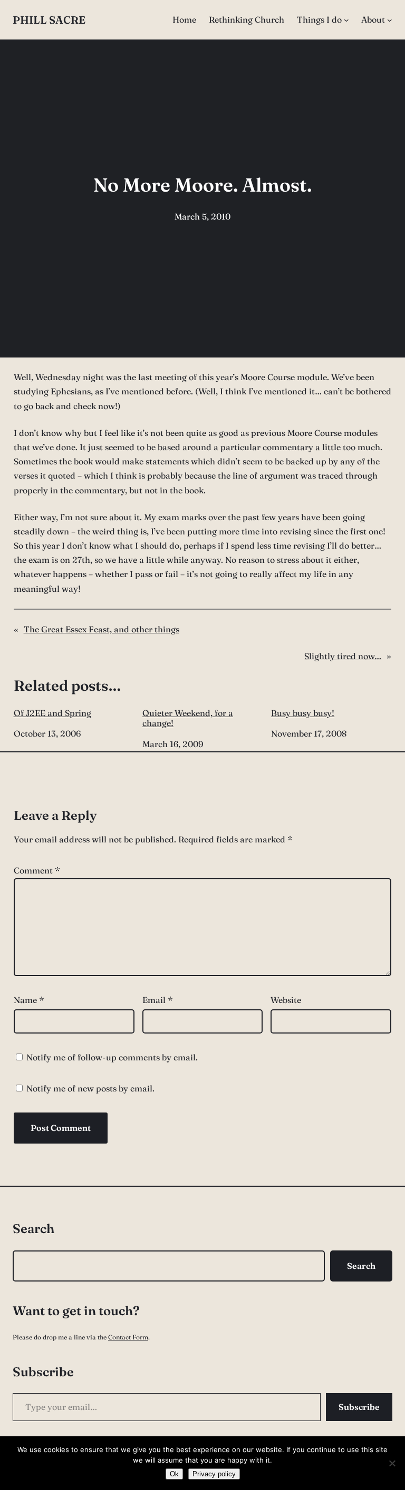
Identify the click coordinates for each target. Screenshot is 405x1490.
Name (29, 1000)
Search (361, 1265)
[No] (392, 1463)
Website (286, 1000)
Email (157, 1000)
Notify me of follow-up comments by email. (112, 1057)
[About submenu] (389, 20)
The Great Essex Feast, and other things (101, 629)
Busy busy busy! (302, 713)
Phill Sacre (49, 19)
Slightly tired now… (342, 656)
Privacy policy (214, 1474)
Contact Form (128, 1337)
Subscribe (359, 1407)
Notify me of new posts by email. (90, 1088)
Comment (37, 870)
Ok (174, 1474)
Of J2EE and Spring (52, 713)
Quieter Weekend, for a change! (187, 718)
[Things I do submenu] (346, 20)
